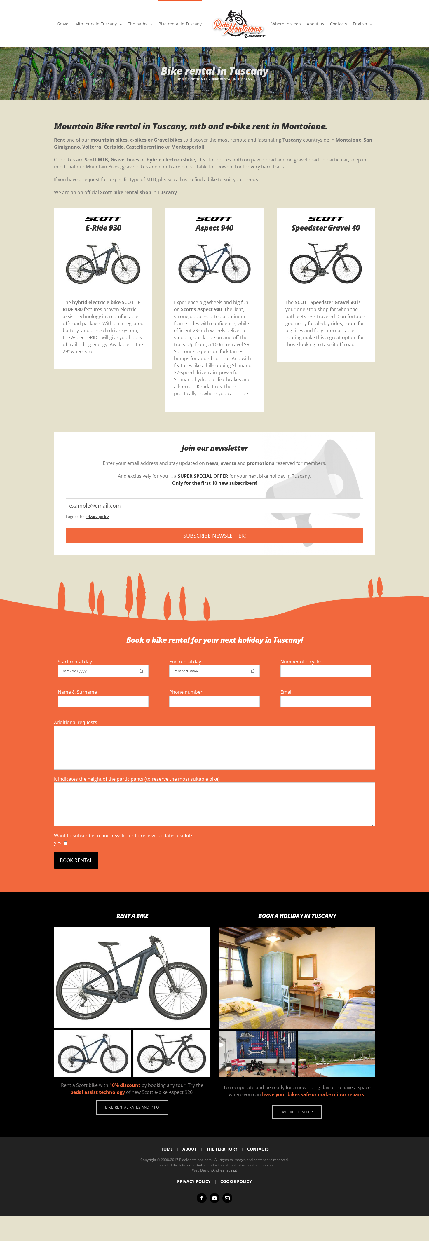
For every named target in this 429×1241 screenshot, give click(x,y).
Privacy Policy (194, 1181)
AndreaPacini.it (224, 1170)
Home (166, 1149)
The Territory (222, 1149)
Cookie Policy (236, 1181)
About (189, 1149)
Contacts (258, 1149)
